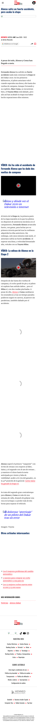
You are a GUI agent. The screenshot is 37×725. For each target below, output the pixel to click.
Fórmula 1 (20, 647)
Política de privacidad (11, 673)
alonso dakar (15, 603)
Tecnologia (25, 650)
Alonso (15, 292)
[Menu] (2, 2)
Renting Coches (9, 654)
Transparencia (11, 676)
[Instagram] (28, 633)
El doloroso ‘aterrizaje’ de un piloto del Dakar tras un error (18, 514)
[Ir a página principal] (18, 3)
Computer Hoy (9, 703)
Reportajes (21, 657)
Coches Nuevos (24, 644)
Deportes (4, 37)
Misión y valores (12, 680)
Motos (17, 650)
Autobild (9, 699)
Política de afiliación (23, 676)
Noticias (4, 603)
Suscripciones (24, 680)
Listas (14, 657)
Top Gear (29, 703)
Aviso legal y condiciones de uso (18, 670)
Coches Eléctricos (12, 644)
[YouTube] (24, 633)
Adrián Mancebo (8, 40)
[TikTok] (21, 633)
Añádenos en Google (11, 44)
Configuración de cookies (18, 683)
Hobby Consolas (20, 703)
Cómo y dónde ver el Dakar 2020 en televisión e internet (16, 204)
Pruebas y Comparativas (23, 654)
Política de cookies (25, 673)
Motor (27, 647)
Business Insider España (21, 699)
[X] (17, 633)
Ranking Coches (10, 647)
